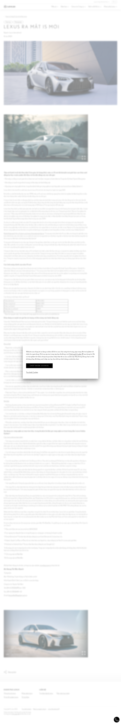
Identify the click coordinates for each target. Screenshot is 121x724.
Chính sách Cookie (75, 354)
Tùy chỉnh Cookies (32, 372)
